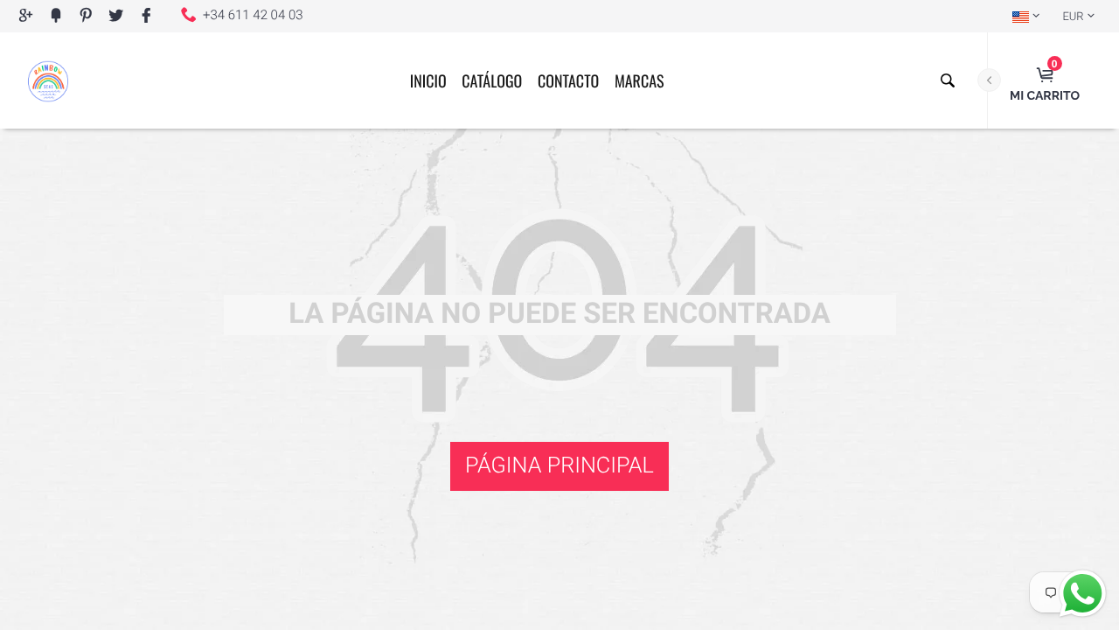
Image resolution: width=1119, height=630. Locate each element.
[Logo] (48, 80)
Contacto (568, 81)
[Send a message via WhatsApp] (1082, 593)
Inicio (428, 81)
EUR (1072, 17)
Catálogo (492, 81)
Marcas (639, 81)
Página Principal (559, 466)
